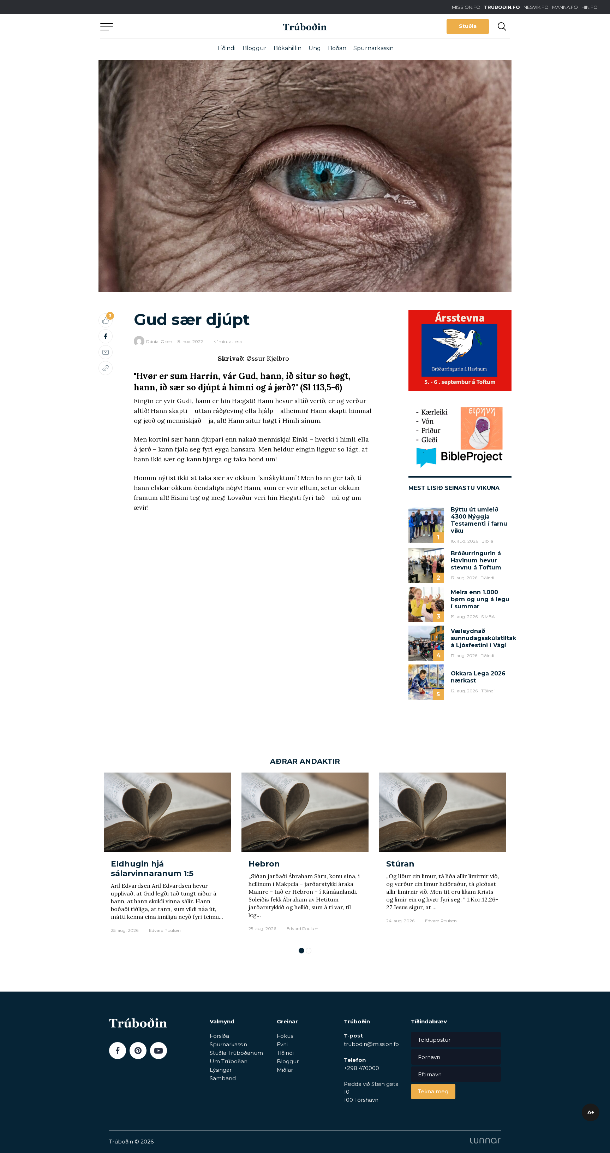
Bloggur (255, 48)
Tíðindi (225, 48)
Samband (223, 1078)
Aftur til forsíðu (165, 26)
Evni (282, 1044)
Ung (315, 48)
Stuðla (468, 26)
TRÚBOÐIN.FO (502, 7)
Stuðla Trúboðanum (236, 1052)
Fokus (285, 1036)
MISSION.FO (466, 7)
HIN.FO (589, 7)
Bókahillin (287, 48)
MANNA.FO (565, 7)
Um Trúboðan (228, 1061)
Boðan (337, 48)
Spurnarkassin (373, 48)
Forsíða (219, 1036)
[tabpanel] (167, 856)
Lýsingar (221, 1069)
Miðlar (285, 1069)
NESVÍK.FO (536, 7)
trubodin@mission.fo (371, 1044)
